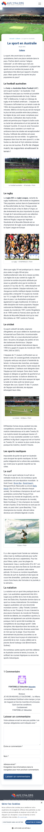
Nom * (6, 756)
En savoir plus (22, 817)
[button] (22, 828)
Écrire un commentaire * (13, 746)
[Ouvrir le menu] (40, 3)
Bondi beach (28, 483)
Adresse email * (10, 764)
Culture (18, 38)
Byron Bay (18, 483)
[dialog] (22, 816)
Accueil (11, 38)
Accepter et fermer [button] (33, 822)
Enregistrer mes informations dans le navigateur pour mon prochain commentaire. (21, 768)
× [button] (41, 803)
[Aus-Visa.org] (12, 4)
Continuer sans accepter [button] (13, 822)
